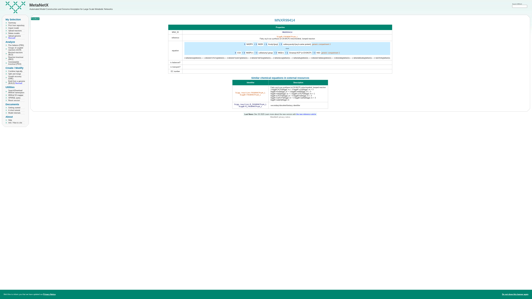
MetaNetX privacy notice (280, 117)
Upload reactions (15, 31)
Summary (12, 23)
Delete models (14, 33)
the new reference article (306, 114)
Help (10, 120)
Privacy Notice (49, 294)
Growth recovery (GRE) (14, 77)
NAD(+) (281, 53)
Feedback (35, 19)
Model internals (14, 113)
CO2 (239, 53)
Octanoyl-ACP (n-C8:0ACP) (300, 53)
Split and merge (14, 74)
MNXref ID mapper (15, 95)
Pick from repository (16, 25)
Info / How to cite (15, 123)
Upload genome (14, 37)
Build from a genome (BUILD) (16, 82)
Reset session (14, 100)
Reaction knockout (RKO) (15, 58)
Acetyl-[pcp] (273, 44)
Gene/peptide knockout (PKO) (14, 63)
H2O (318, 53)
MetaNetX (38, 5)
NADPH (249, 44)
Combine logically (15, 71)
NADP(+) (249, 53)
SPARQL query (14, 98)
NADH (260, 44)
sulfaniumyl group (266, 53)
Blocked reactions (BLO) (15, 53)
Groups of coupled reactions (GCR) (15, 49)
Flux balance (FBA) (16, 45)
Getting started (14, 108)
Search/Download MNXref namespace (16, 91)
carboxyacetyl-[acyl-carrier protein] (297, 44)
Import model (13, 28)
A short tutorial (14, 110)
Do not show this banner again (515, 294)
